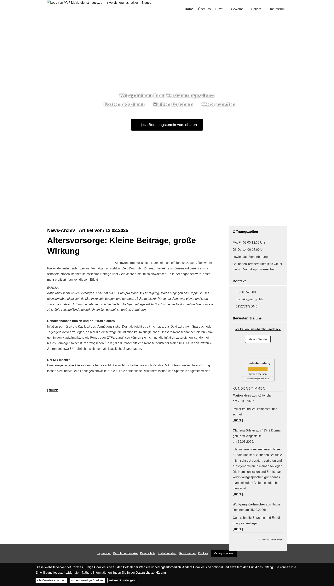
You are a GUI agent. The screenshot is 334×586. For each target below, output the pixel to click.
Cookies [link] (203, 553)
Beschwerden (187, 553)
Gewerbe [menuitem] (237, 9)
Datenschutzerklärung (151, 572)
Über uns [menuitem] (204, 9)
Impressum (104, 553)
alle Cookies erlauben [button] (51, 580)
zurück (53, 390)
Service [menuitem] (256, 9)
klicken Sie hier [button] (258, 339)
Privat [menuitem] (219, 9)
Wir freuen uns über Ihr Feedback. (258, 329)
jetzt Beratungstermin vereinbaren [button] (169, 125)
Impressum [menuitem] (277, 9)
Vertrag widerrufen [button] (224, 553)
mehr (237, 420)
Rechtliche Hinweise (125, 553)
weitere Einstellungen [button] (122, 580)
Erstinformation (167, 553)
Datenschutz (147, 553)
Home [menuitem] (189, 9)
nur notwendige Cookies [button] (87, 580)
